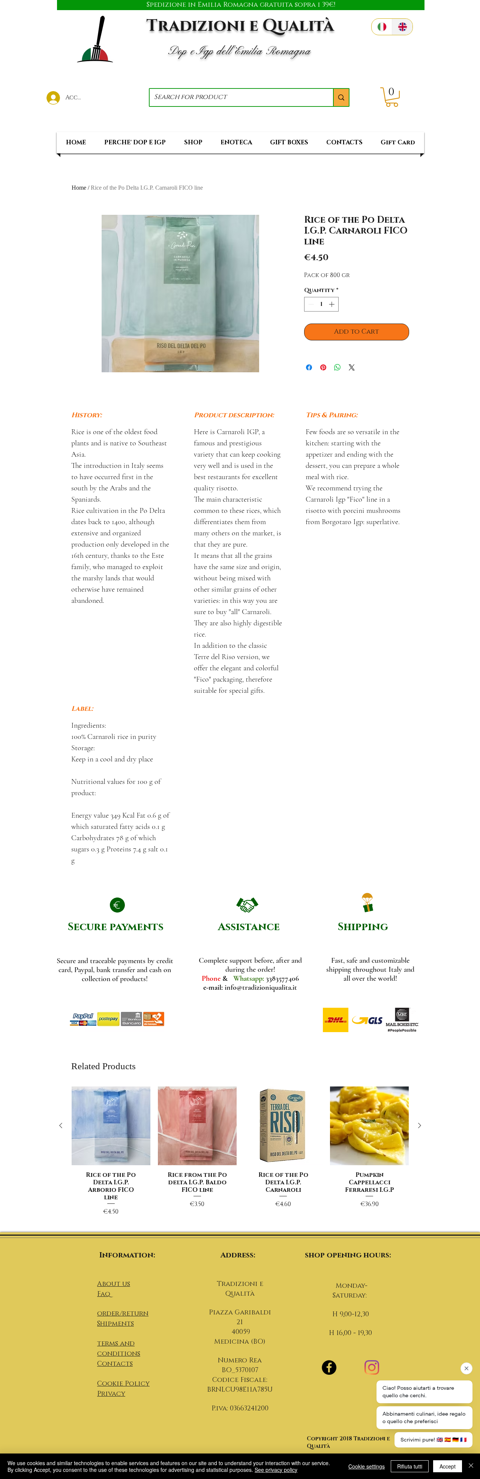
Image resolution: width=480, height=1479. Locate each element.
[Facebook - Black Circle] (329, 1367)
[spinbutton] (321, 304)
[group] (240, 1156)
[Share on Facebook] (309, 367)
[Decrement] (310, 304)
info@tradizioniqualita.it (261, 987)
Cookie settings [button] (366, 1466)
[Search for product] (341, 97)
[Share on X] (351, 367)
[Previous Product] (60, 1125)
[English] (402, 27)
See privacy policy (276, 1469)
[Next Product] (419, 1125)
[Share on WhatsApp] (337, 367)
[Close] (471, 1466)
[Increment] (332, 304)
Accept (448, 1466)
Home (79, 187)
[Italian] (382, 27)
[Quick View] (111, 1125)
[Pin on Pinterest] (323, 367)
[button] (392, 97)
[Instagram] (371, 1367)
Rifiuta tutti (409, 1466)
